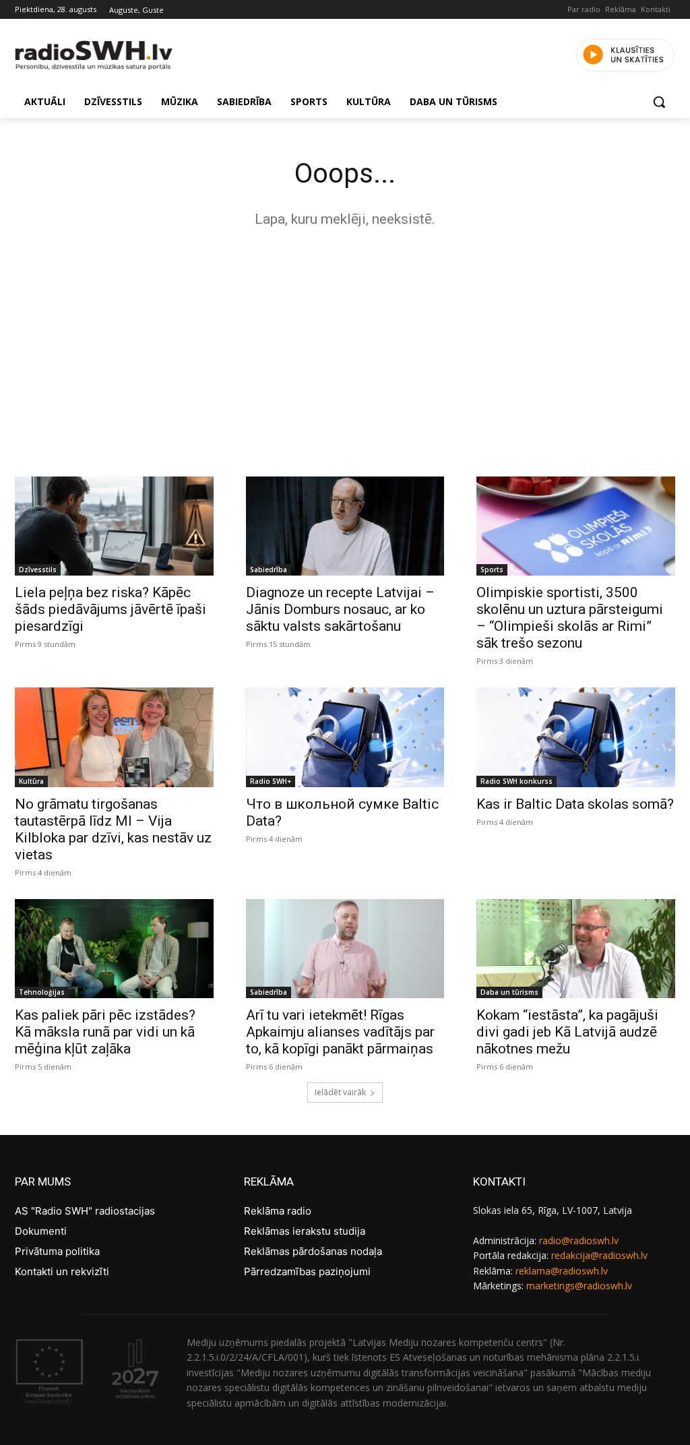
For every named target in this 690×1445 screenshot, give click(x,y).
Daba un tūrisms (509, 992)
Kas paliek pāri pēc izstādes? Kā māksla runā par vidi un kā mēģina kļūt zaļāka (105, 1032)
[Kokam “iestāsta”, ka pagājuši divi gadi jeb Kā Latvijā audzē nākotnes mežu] (575, 948)
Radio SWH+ (270, 781)
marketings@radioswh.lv (579, 1285)
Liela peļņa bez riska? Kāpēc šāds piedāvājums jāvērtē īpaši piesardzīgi (110, 609)
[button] (659, 102)
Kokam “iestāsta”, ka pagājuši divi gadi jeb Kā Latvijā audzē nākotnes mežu (567, 1032)
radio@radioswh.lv (579, 1240)
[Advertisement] (345, 348)
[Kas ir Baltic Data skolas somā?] (575, 737)
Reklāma (620, 9)
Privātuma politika (57, 1251)
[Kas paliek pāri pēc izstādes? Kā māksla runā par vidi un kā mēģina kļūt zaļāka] (114, 948)
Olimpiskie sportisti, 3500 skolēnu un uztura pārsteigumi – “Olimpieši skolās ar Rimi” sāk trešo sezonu (569, 617)
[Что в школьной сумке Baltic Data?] (345, 737)
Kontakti (655, 9)
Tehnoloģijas (42, 992)
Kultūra (31, 781)
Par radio (583, 9)
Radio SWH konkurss (516, 781)
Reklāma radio (277, 1210)
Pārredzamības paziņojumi (307, 1271)
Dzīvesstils (38, 569)
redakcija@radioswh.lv (599, 1255)
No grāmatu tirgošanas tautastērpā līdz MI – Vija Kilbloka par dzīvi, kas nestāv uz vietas (113, 829)
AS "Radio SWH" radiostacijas (85, 1210)
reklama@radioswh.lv (561, 1270)
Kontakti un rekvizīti (62, 1271)
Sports (491, 569)
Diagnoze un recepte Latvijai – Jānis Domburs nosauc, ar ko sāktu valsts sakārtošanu (340, 609)
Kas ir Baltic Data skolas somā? (575, 804)
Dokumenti (41, 1231)
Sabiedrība (268, 569)
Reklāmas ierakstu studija (304, 1231)
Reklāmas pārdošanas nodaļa (313, 1251)
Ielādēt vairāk (340, 1092)
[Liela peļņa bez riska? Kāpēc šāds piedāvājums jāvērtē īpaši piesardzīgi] (114, 526)
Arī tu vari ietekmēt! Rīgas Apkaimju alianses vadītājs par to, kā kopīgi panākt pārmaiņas (340, 1032)
